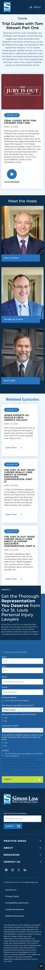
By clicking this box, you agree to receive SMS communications (23, 755)
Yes (6, 718)
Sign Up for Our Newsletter (15, 813)
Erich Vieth (9, 380)
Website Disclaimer (14, 916)
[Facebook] (7, 870)
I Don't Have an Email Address (17, 700)
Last (3, 666)
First (4, 657)
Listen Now (11, 447)
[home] (7, 7)
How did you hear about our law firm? (18, 705)
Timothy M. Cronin (13, 319)
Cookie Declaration (14, 909)
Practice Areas (15, 841)
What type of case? (10, 726)
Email (4, 677)
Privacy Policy (12, 896)
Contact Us (12, 861)
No (6, 721)
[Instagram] (13, 870)
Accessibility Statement (17, 903)
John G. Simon (11, 258)
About (8, 847)
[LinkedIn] (25, 870)
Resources (12, 854)
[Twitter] (19, 870)
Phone (5, 687)
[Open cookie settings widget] (41, 966)
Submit (8, 779)
